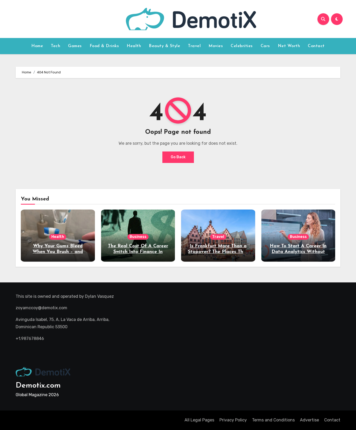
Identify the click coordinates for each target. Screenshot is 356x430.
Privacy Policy (233, 420)
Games (75, 46)
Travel (194, 46)
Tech (55, 46)
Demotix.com (38, 386)
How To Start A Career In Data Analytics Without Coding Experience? (298, 252)
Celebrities (242, 46)
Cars (265, 46)
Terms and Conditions (273, 420)
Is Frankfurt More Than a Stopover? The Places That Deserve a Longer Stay (218, 252)
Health (134, 46)
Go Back (178, 157)
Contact (316, 46)
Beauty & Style (164, 46)
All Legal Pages (199, 420)
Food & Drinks (104, 46)
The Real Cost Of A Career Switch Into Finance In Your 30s (138, 252)
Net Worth (289, 46)
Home (37, 46)
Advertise (309, 420)
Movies (215, 46)
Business (138, 237)
